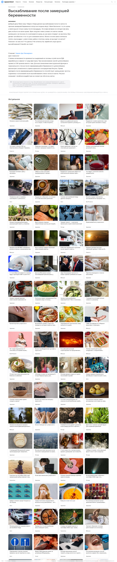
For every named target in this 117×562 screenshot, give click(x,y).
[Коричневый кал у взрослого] (97, 217)
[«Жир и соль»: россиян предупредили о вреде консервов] (46, 166)
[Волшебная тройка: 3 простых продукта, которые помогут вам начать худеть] (46, 318)
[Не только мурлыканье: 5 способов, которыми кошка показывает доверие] (20, 343)
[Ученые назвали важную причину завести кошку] (71, 470)
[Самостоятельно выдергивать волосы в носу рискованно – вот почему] (46, 495)
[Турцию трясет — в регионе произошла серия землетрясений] (71, 217)
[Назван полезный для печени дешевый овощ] (97, 141)
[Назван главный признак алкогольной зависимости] (20, 293)
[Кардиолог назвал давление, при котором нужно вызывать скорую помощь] (97, 115)
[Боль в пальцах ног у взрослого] (46, 419)
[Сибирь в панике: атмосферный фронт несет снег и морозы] (97, 445)
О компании (7, 560)
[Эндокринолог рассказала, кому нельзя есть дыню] (71, 318)
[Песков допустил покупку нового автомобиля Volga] (20, 521)
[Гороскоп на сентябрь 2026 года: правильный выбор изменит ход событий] (20, 470)
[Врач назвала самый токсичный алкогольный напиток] (46, 242)
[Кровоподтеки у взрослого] (20, 318)
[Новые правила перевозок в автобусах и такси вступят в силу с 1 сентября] (97, 369)
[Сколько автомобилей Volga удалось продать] (71, 191)
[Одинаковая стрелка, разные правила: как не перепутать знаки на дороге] (20, 546)
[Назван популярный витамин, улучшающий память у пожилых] (20, 217)
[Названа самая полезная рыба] (20, 115)
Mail (3, 560)
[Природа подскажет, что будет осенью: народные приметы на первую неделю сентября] (46, 141)
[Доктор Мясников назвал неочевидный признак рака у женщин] (46, 267)
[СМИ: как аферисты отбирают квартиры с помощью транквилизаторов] (97, 318)
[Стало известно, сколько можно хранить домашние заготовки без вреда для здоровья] (71, 445)
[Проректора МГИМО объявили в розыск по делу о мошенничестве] (20, 242)
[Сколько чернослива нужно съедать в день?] (20, 394)
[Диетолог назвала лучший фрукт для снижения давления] (97, 419)
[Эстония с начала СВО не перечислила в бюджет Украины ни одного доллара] (20, 141)
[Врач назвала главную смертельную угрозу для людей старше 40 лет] (46, 217)
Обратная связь (79, 560)
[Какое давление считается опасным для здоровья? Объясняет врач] (71, 141)
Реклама (14, 560)
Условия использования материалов (65, 560)
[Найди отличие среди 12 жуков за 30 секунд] (20, 495)
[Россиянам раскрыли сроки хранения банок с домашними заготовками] (97, 495)
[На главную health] (9, 2)
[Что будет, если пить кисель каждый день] (97, 166)
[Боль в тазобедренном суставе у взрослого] (46, 343)
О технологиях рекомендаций (91, 560)
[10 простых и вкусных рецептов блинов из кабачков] (20, 369)
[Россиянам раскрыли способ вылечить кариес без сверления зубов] (97, 546)
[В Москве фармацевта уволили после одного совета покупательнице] (71, 242)
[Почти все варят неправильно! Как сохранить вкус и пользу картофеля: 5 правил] (46, 293)
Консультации (11, 6)
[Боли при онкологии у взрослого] (46, 470)
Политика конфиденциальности (106, 560)
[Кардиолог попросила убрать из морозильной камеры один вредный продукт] (71, 166)
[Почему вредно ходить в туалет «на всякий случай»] (71, 369)
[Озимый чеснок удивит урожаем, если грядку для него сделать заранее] (71, 419)
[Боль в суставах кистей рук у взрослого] (46, 394)
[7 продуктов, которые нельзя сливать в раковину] (97, 293)
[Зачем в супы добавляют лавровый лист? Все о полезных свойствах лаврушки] (71, 293)
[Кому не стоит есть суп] (71, 495)
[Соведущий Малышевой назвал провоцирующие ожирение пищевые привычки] (20, 445)
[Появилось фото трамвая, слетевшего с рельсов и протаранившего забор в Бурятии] (20, 191)
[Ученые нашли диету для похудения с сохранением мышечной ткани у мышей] (97, 343)
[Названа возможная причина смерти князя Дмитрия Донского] (20, 419)
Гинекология (21, 6)
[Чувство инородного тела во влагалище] (97, 267)
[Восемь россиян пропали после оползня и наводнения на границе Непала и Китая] (46, 445)
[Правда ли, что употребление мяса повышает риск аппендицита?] (46, 521)
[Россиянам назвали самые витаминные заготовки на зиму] (97, 394)
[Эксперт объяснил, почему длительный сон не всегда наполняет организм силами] (97, 521)
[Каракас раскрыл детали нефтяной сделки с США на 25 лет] (97, 242)
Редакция (54, 560)
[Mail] (2, 2)
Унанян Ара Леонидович (24, 53)
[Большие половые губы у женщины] (20, 166)
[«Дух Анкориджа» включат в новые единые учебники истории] (71, 267)
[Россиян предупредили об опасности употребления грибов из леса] (71, 394)
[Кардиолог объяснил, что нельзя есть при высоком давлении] (46, 191)
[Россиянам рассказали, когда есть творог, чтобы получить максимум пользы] (46, 115)
